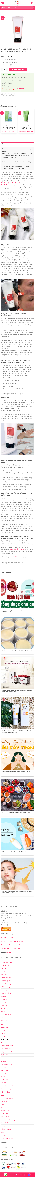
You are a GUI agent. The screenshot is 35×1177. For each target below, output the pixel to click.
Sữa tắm (3, 1042)
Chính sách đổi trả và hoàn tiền (10, 945)
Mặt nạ (3, 1033)
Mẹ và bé (4, 974)
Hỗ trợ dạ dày (5, 1110)
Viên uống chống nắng (8, 1120)
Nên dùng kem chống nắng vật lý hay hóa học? (14, 851)
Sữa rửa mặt (5, 1039)
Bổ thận (3, 1095)
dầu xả (3, 1011)
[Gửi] (31, 7)
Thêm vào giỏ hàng (18, 69)
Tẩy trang (4, 1101)
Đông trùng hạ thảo (7, 1138)
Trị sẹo (3, 971)
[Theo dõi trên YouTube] (14, 94)
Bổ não (3, 1036)
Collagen (4, 999)
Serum (3, 1008)
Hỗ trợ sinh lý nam (7, 962)
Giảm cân (4, 1005)
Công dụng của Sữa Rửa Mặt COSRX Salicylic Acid (17, 153)
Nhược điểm (6, 159)
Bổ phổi (3, 1002)
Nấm (2, 1104)
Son (2, 1132)
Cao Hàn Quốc (5, 1123)
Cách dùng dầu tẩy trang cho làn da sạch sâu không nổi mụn (16, 772)
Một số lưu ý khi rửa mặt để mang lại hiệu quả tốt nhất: (17, 163)
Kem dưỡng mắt (6, 977)
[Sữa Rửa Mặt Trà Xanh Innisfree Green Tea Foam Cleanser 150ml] (26, 116)
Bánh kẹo (4, 968)
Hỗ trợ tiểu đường (6, 1129)
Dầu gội (3, 996)
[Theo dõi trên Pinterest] (11, 94)
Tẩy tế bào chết (6, 1021)
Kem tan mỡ (5, 1126)
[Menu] (2, 3)
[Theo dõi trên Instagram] (5, 94)
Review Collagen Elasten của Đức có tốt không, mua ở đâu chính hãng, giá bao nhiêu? (17, 691)
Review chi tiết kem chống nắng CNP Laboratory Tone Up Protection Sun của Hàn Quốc (16, 731)
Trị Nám (3, 1073)
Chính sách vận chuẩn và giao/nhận (12, 941)
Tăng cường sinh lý (7, 1048)
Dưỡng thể (4, 1055)
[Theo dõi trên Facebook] (2, 94)
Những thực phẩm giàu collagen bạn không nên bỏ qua (16, 812)
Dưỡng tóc (4, 1027)
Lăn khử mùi (5, 1018)
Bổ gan (3, 1067)
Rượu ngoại (4, 1079)
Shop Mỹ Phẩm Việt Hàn (17, 549)
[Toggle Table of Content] (30, 149)
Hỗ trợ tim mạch (6, 987)
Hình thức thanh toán (7, 937)
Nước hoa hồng (6, 993)
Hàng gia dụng (5, 965)
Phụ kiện (3, 1107)
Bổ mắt (3, 1076)
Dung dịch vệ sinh (6, 1015)
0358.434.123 (19, 89)
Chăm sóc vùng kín (7, 1089)
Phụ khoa (4, 990)
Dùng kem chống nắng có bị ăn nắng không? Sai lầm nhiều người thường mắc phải (17, 892)
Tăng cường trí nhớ (7, 1052)
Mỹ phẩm (4, 1135)
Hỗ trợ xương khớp (7, 1045)
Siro (2, 1024)
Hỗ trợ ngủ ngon (6, 1092)
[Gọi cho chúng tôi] (8, 94)
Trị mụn (3, 1030)
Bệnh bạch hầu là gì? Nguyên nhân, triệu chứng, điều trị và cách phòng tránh (17, 610)
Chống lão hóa (5, 1116)
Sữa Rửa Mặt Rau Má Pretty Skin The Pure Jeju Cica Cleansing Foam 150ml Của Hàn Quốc (9, 128)
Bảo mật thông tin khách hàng (10, 948)
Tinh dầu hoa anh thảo (8, 1086)
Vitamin (3, 1083)
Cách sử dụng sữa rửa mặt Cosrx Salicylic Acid (16, 161)
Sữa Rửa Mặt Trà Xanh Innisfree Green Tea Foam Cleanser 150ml (26, 128)
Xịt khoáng (4, 1058)
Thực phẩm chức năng (8, 1098)
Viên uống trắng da (7, 984)
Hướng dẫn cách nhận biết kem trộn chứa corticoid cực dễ (17, 650)
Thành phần (6, 151)
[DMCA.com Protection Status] (6, 929)
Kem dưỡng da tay (7, 1064)
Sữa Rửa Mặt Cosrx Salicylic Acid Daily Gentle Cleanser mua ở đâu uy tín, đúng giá (16, 167)
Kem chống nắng (6, 981)
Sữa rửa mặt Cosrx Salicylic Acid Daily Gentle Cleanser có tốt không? (16, 156)
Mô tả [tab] (3, 144)
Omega (3, 1061)
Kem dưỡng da (5, 1070)
